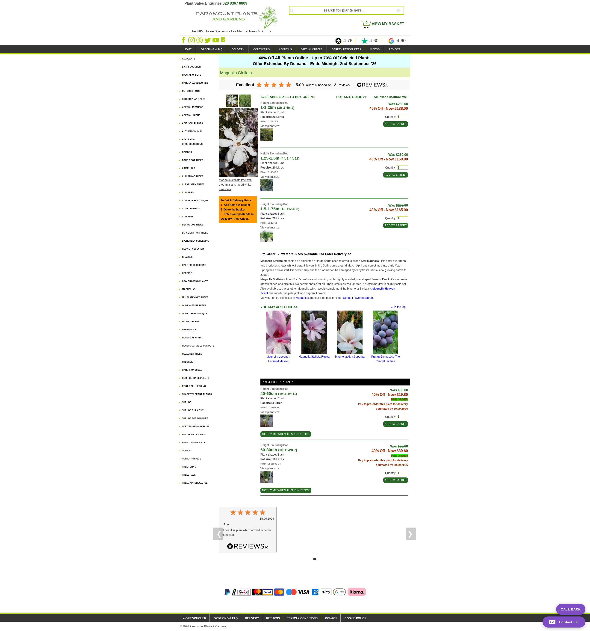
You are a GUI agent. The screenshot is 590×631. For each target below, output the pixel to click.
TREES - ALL (189, 475)
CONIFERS (187, 217)
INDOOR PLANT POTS (193, 99)
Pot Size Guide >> (351, 97)
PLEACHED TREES (192, 354)
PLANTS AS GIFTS (192, 338)
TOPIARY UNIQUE (191, 459)
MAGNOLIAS (188, 289)
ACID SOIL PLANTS (192, 123)
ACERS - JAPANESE (192, 107)
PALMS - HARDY (190, 321)
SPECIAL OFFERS (311, 49)
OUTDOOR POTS (191, 91)
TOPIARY (187, 451)
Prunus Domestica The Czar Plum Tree (385, 359)
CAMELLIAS (188, 168)
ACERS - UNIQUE (191, 115)
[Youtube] (216, 39)
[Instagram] (192, 39)
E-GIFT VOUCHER (191, 67)
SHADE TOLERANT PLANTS (197, 394)
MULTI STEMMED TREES (195, 297)
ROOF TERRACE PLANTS (195, 378)
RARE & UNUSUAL (192, 370)
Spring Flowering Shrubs (358, 297)
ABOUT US (285, 49)
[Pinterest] (200, 39)
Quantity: (390, 116)
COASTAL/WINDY (191, 208)
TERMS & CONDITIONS (302, 618)
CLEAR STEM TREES (193, 184)
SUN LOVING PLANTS (193, 442)
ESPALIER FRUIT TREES (195, 233)
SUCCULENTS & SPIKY (194, 434)
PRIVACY (331, 618)
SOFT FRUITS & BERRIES (195, 426)
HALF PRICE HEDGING (194, 265)
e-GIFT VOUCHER (194, 618)
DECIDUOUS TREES (192, 225)
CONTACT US (261, 49)
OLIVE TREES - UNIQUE (194, 313)
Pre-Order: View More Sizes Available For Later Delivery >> (305, 254)
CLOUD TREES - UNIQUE (195, 200)
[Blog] (223, 39)
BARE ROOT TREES (192, 160)
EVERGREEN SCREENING (195, 241)
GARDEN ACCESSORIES (195, 83)
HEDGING (187, 273)
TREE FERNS (189, 467)
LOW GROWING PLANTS (195, 281)
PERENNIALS (189, 330)
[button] (564, 622)
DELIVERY (238, 49)
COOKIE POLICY (355, 618)
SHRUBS (186, 402)
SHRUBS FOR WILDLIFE (195, 418)
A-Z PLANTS (188, 59)
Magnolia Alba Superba (350, 356)
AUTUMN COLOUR (192, 131)
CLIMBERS (188, 192)
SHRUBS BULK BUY (193, 410)
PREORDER (188, 362)
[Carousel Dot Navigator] (314, 559)
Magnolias (302, 297)
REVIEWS (394, 49)
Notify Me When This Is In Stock (286, 434)
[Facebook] (184, 39)
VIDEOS (375, 49)
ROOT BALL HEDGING (194, 386)
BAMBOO (187, 152)
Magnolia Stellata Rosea (314, 356)
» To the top (398, 307)
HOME (188, 49)
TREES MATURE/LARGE (194, 483)
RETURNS (273, 618)
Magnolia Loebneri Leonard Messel (278, 359)
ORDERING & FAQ (212, 49)
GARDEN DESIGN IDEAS (346, 49)
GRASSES (187, 257)
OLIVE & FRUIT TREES (194, 305)
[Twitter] (208, 39)
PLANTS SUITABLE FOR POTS (198, 346)
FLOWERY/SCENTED (193, 249)
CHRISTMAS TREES (192, 176)
